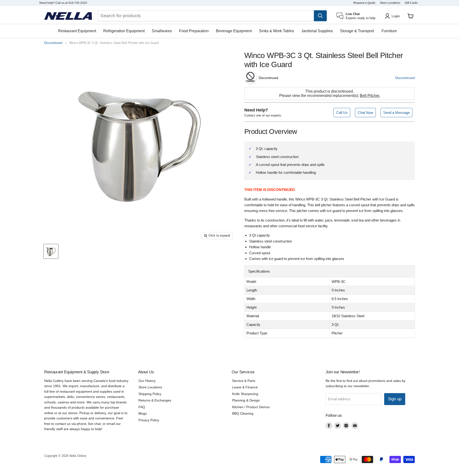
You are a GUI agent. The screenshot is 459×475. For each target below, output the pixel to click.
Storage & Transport (357, 31)
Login (396, 16)
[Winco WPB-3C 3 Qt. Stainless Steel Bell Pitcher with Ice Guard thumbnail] (51, 251)
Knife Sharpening (245, 394)
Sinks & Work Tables (276, 31)
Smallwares (162, 31)
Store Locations (390, 3)
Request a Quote (364, 3)
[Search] (320, 15)
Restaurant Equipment (77, 31)
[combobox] (206, 15)
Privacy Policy (148, 420)
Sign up (394, 399)
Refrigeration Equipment (124, 31)
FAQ (141, 407)
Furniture (389, 31)
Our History (147, 381)
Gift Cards (411, 3)
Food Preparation (194, 31)
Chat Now (365, 113)
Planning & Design (246, 400)
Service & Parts (243, 381)
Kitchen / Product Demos (251, 407)
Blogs (142, 413)
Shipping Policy (149, 394)
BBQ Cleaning (242, 413)
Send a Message (396, 113)
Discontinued (53, 43)
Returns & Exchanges (154, 400)
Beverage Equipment (234, 31)
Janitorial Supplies (317, 31)
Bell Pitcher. (370, 96)
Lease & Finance (245, 387)
